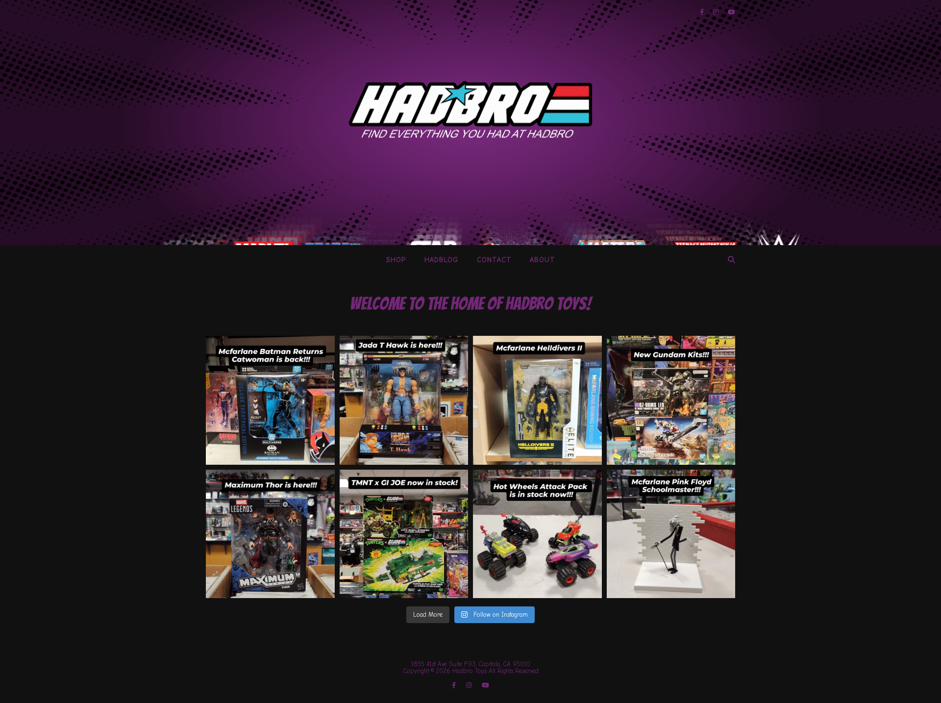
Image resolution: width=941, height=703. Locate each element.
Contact (494, 259)
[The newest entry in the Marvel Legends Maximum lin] (270, 534)
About (542, 259)
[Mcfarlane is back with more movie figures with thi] (270, 400)
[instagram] (716, 12)
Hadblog (441, 259)
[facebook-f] (703, 12)
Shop (396, 259)
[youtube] (731, 12)
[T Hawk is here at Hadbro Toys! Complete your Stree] (404, 400)
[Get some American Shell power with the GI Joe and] (404, 534)
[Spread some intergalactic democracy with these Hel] (537, 400)
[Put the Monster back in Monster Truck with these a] (537, 534)
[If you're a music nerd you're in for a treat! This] (671, 534)
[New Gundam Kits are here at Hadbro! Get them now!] (671, 400)
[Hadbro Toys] (470, 109)
